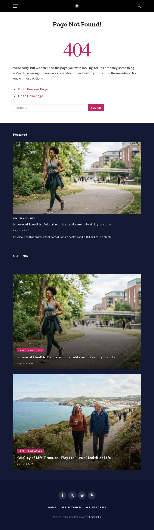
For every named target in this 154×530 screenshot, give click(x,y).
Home (52, 507)
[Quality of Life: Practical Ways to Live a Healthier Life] (77, 422)
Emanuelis (95, 517)
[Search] (139, 6)
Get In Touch (71, 507)
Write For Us (96, 507)
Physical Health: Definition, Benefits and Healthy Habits (62, 224)
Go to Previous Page (33, 89)
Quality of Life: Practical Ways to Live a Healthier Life (64, 457)
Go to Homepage (30, 96)
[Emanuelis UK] (77, 6)
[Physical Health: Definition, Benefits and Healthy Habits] (77, 178)
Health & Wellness (24, 218)
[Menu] (15, 6)
